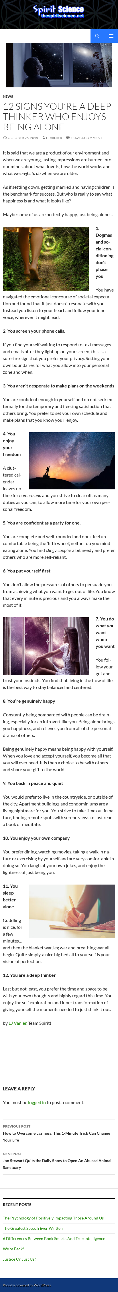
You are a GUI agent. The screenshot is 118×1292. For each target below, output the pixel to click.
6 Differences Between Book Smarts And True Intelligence (54, 1238)
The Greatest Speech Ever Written (33, 1228)
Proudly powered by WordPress (27, 1285)
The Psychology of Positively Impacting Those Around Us (53, 1217)
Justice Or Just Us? (19, 1259)
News (8, 96)
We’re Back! (13, 1248)
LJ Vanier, (18, 1023)
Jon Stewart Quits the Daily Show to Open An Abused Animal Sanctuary (57, 1161)
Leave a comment (86, 138)
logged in (37, 1102)
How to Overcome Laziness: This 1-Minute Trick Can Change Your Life (56, 1133)
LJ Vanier (54, 138)
